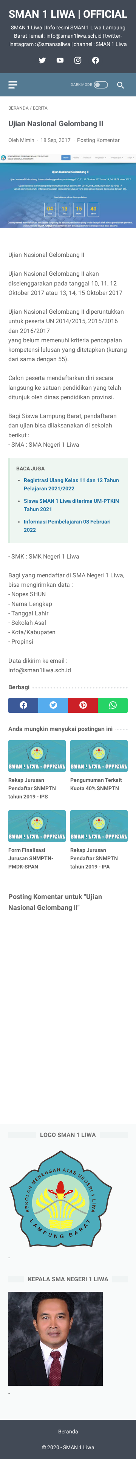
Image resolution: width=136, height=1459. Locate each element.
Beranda (68, 1431)
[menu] (12, 85)
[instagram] (77, 60)
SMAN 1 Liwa (78, 1447)
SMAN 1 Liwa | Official (68, 14)
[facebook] (95, 60)
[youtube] (59, 60)
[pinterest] (83, 705)
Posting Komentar (98, 140)
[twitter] (41, 60)
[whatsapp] (113, 705)
